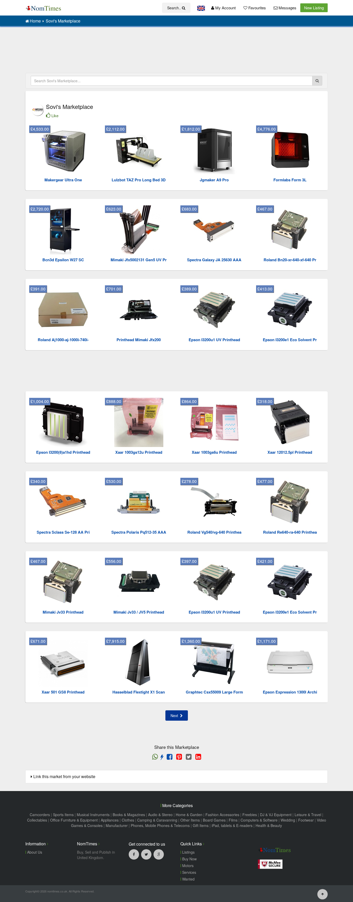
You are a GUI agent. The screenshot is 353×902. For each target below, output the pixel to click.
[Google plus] (159, 854)
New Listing (314, 7)
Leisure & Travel (308, 814)
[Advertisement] (176, 51)
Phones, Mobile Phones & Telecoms (160, 825)
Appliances (110, 820)
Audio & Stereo (160, 814)
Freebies (249, 814)
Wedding (288, 820)
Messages (287, 7)
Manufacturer (117, 825)
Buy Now (189, 858)
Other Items (190, 820)
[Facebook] (134, 854)
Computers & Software (259, 820)
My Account (225, 7)
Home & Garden (189, 814)
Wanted (188, 879)
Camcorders (40, 814)
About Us (34, 852)
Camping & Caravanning (157, 820)
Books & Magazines (129, 814)
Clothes (128, 820)
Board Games (214, 820)
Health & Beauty (269, 825)
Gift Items (201, 825)
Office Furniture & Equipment (74, 820)
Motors (187, 865)
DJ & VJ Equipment (275, 814)
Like (54, 115)
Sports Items (63, 814)
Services (188, 872)
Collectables (37, 820)
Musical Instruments (93, 814)
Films (233, 820)
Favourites (256, 7)
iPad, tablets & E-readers (232, 825)
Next (175, 715)
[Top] (322, 894)
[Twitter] (146, 854)
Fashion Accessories (222, 814)
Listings (188, 852)
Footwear (306, 820)
